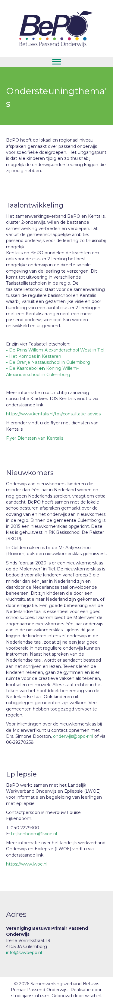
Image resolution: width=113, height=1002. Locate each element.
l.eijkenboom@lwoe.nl (34, 833)
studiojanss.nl (25, 995)
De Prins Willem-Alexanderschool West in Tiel (56, 350)
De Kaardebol (23, 368)
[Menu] (57, 62)
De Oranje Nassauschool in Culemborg (49, 362)
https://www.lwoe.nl (26, 864)
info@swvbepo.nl (24, 952)
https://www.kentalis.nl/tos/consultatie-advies (53, 414)
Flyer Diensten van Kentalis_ (35, 438)
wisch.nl (93, 995)
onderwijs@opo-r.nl (73, 736)
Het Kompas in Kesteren (35, 356)
